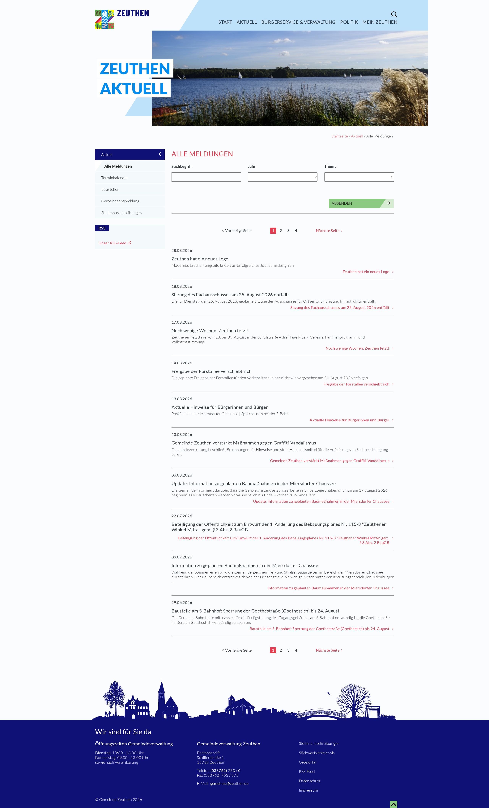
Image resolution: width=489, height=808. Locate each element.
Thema (330, 166)
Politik (349, 22)
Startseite (339, 136)
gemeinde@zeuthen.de (229, 783)
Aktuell (247, 22)
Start (225, 22)
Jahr (252, 166)
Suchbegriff (182, 166)
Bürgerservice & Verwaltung (298, 22)
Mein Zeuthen (380, 22)
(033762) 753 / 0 (225, 770)
